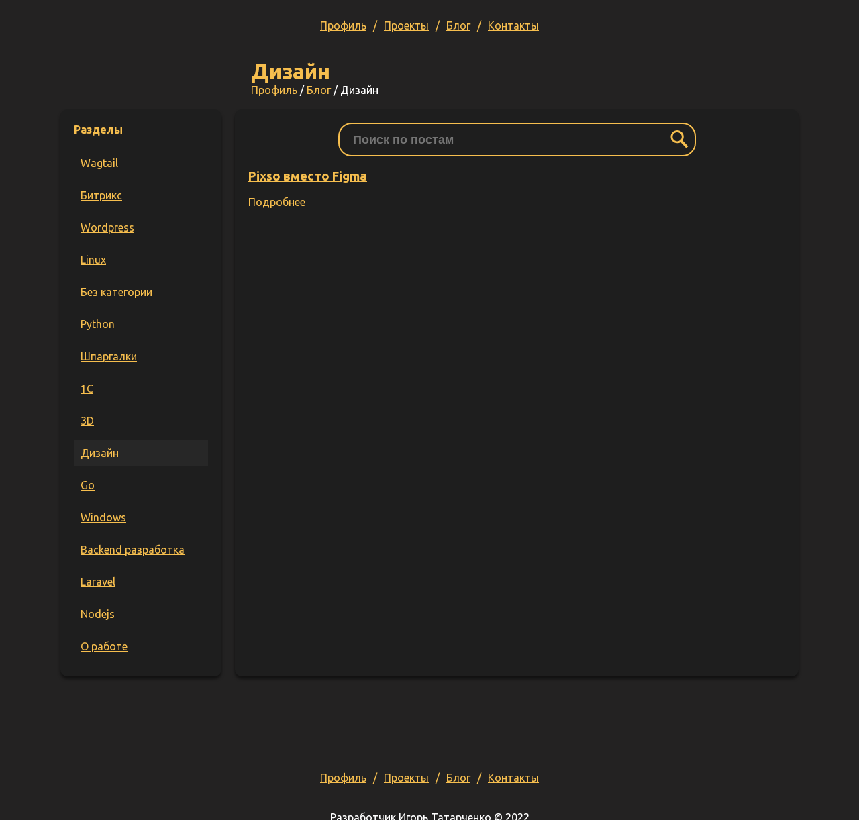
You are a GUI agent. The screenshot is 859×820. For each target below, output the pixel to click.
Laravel (98, 582)
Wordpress (107, 227)
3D (87, 421)
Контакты (513, 25)
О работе (104, 646)
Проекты (406, 25)
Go (88, 485)
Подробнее (276, 202)
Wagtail (99, 163)
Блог (458, 25)
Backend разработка (133, 550)
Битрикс (101, 195)
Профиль (343, 25)
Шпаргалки (109, 356)
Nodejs (98, 614)
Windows (103, 517)
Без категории (116, 292)
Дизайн (100, 453)
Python (98, 324)
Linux (93, 260)
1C (87, 388)
